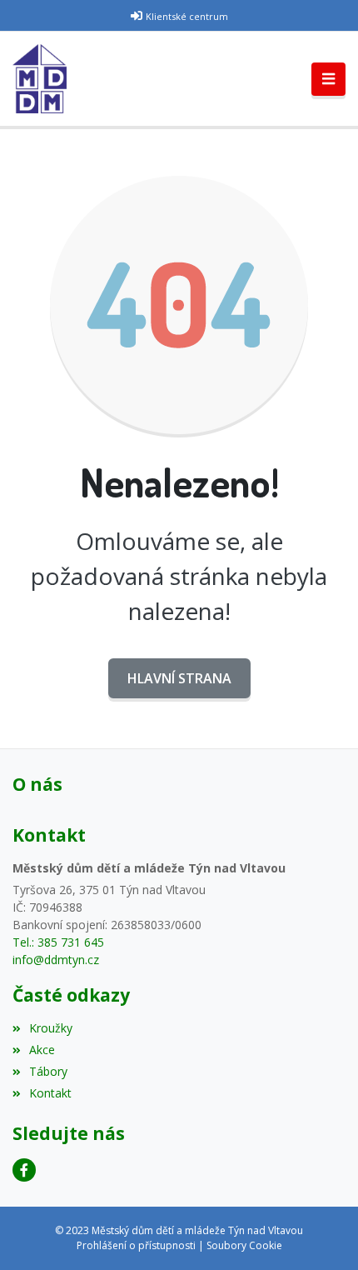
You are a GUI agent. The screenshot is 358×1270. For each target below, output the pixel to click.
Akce (42, 1050)
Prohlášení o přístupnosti (136, 1245)
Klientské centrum (187, 16)
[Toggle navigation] (328, 79)
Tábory (48, 1071)
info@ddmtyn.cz (55, 960)
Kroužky (50, 1028)
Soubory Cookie (244, 1245)
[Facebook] (24, 1170)
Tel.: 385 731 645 (58, 942)
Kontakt (50, 1093)
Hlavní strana (179, 678)
